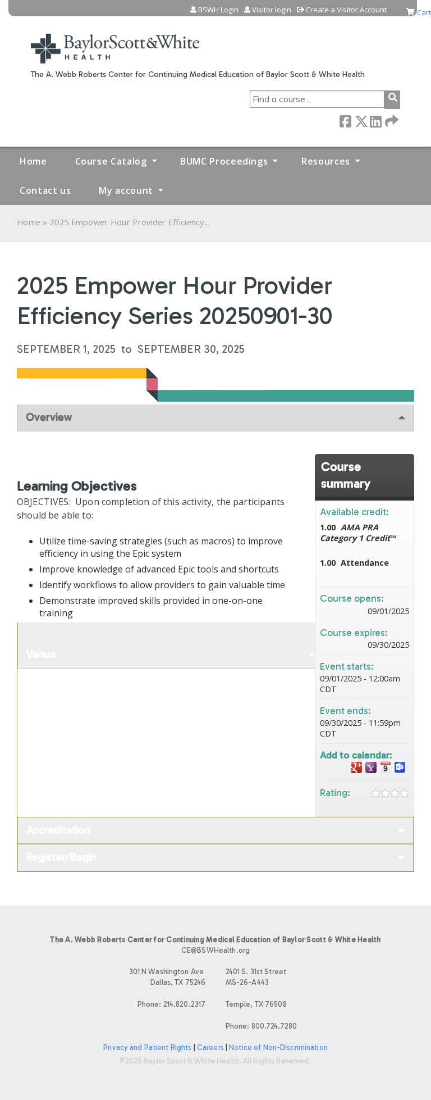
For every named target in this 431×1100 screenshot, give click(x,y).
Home (33, 161)
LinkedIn (375, 120)
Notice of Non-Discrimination (278, 1047)
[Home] (115, 41)
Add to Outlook (400, 768)
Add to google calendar (356, 768)
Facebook (345, 120)
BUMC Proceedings (224, 161)
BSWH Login (218, 9)
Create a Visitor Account (346, 9)
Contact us (45, 190)
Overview (49, 417)
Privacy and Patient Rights (147, 1047)
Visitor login (271, 9)
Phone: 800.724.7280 (261, 1026)
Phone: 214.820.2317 (171, 1004)
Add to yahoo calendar (371, 768)
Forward (390, 120)
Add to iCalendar (385, 767)
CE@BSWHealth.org (215, 950)
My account (126, 190)
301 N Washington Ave (167, 977)
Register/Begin (61, 857)
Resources (325, 161)
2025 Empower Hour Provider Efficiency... (130, 222)
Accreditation (58, 830)
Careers (210, 1047)
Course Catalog (111, 161)
